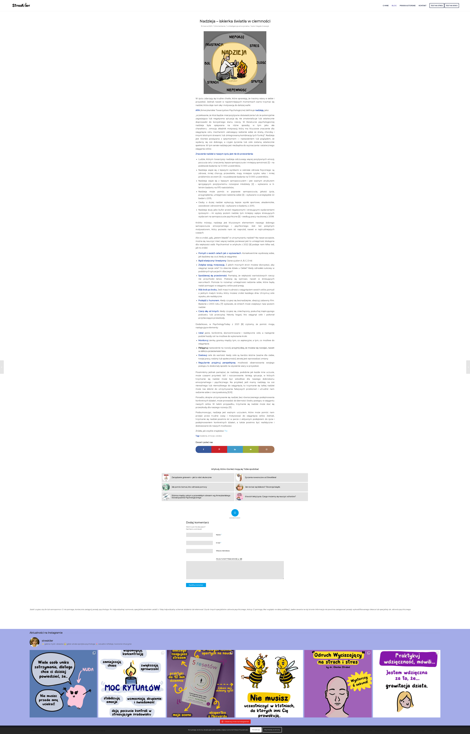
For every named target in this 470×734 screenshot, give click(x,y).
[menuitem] (385, 5)
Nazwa (219, 535)
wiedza (219, 436)
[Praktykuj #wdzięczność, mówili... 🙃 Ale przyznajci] (406, 683)
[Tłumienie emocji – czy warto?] (2, 367)
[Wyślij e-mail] (251, 449)
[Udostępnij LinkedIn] (235, 449)
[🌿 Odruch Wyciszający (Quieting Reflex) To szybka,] (338, 683)
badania (203, 436)
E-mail (218, 543)
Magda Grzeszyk (262, 26)
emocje (211, 436)
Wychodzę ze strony (272, 730)
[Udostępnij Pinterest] (219, 449)
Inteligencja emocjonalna (239, 26)
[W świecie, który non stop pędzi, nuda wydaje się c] (63, 683)
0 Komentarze (219, 26)
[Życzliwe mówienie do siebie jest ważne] (468, 367)
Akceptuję (256, 730)
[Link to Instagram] (266, 449)
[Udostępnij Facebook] (203, 449)
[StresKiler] (21, 5)
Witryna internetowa (223, 551)
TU (225, 431)
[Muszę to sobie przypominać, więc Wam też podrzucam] (269, 683)
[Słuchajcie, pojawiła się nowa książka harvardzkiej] (200, 683)
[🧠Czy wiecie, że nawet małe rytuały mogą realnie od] (132, 683)
